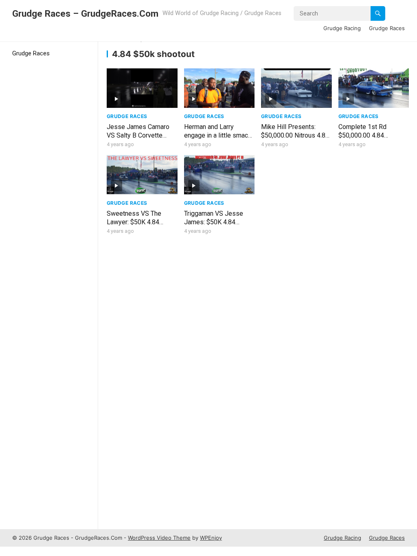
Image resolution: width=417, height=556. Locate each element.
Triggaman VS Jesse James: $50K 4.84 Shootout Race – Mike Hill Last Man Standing (216, 226)
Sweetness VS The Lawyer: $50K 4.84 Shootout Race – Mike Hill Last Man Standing (139, 226)
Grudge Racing (342, 28)
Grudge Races (387, 28)
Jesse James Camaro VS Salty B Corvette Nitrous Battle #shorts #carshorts (138, 139)
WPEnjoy (211, 537)
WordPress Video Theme (159, 537)
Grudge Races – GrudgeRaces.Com (85, 13)
